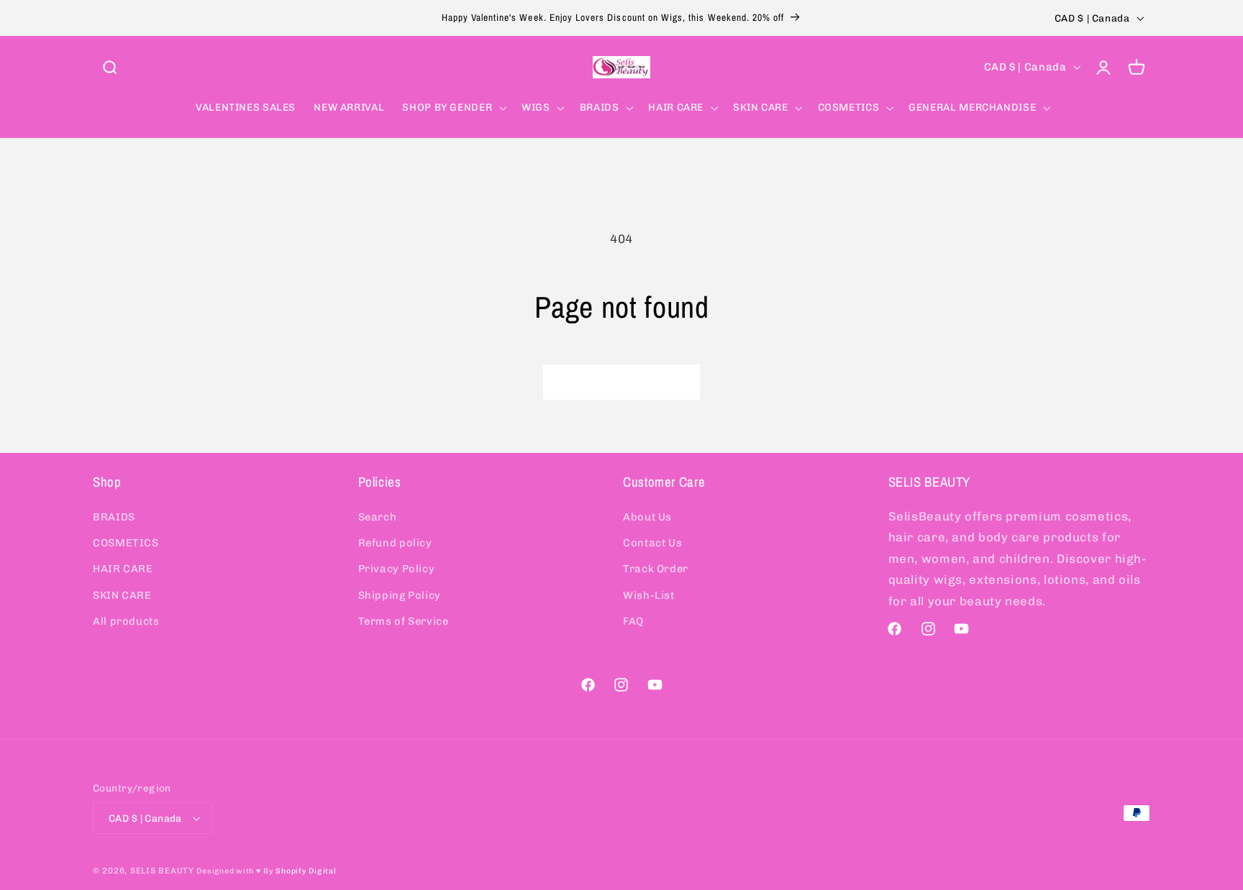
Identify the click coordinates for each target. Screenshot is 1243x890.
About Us (647, 516)
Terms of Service (403, 621)
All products (126, 621)
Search (377, 516)
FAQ (633, 621)
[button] (109, 66)
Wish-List (649, 595)
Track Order (655, 568)
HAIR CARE (123, 568)
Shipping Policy (399, 595)
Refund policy (395, 542)
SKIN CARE (122, 595)
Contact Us (652, 542)
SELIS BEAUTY (162, 871)
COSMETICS (126, 542)
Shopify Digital (306, 871)
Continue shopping (621, 381)
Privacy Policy (396, 568)
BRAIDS (114, 516)
